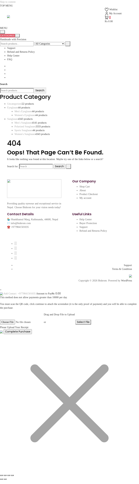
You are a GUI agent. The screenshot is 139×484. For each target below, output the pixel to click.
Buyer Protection (88, 223)
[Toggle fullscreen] (5, 475)
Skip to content (8, 2)
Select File (83, 322)
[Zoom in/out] (1, 475)
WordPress (126, 280)
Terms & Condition (122, 269)
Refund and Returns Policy (21, 52)
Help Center (13, 55)
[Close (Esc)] (12, 475)
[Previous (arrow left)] (1, 479)
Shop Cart (84, 186)
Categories (7, 35)
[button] (3, 28)
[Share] (8, 475)
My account (85, 198)
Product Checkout (88, 194)
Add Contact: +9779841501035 (19, 293)
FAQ (9, 59)
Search (3, 84)
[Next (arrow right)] (5, 479)
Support (11, 48)
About (82, 190)
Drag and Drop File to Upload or (59, 318)
